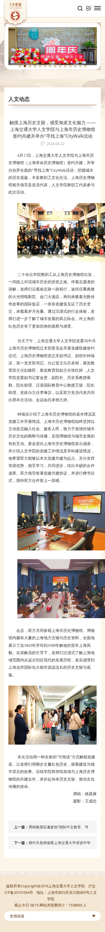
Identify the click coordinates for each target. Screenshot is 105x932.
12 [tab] (75, 66)
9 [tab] (60, 66)
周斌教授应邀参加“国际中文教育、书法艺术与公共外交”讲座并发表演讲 (58, 828)
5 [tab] (40, 66)
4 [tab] (35, 66)
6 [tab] (45, 66)
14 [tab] (85, 66)
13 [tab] (80, 66)
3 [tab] (30, 66)
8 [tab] (55, 66)
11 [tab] (70, 66)
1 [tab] (20, 66)
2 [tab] (25, 66)
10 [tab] (65, 66)
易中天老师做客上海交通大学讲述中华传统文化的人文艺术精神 (59, 844)
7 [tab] (50, 66)
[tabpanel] (52, 46)
